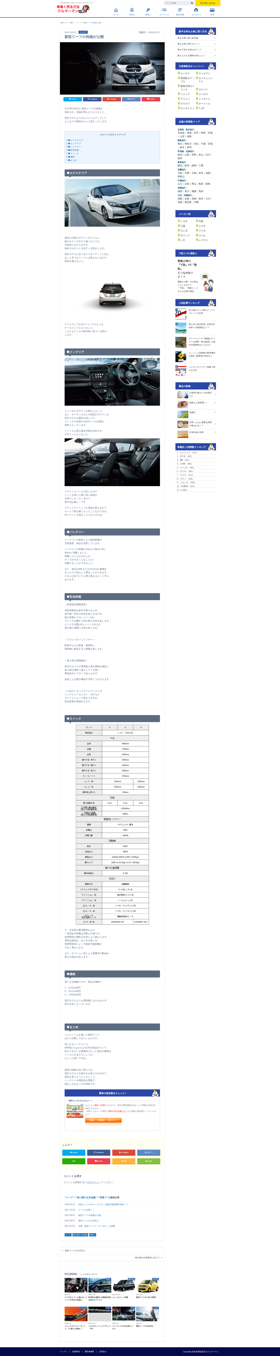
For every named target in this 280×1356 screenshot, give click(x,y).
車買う (148, 14)
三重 (201, 165)
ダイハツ (185, 235)
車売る (132, 14)
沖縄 (196, 202)
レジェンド (185, 452)
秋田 (203, 132)
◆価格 (70, 156)
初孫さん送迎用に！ (198, 402)
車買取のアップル (188, 80)
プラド (183, 479)
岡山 (194, 183)
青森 (189, 132)
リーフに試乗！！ (86, 1210)
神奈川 (188, 143)
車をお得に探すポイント (188, 43)
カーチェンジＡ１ (206, 80)
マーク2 (183, 467)
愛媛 (194, 191)
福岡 (180, 198)
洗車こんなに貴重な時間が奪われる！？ (200, 424)
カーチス (185, 73)
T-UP (201, 108)
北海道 (181, 132)
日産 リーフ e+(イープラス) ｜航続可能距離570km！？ (103, 1204)
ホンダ (184, 230)
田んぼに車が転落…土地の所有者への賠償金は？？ (202, 326)
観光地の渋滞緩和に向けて (147, 1257)
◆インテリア (73, 143)
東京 (180, 143)
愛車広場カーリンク (188, 88)
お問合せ (102, 1351)
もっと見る (182, 490)
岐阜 (187, 165)
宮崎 (180, 202)
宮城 (210, 132)
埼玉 (196, 143)
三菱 (183, 225)
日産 (201, 221)
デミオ (183, 471)
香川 (187, 191)
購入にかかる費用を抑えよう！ (191, 55)
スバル (202, 235)
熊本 (201, 198)
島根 (208, 183)
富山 (201, 154)
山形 (182, 136)
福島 (189, 136)
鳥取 (201, 183)
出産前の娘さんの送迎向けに (200, 394)
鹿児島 (188, 202)
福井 (180, 158)
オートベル (204, 103)
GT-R (182, 456)
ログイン (93, 1182)
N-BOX (184, 486)
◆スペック (72, 153)
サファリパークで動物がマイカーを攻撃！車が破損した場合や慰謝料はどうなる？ (202, 341)
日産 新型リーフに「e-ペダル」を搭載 (96, 1226)
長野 (194, 154)
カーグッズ (164, 14)
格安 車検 (180, 14)
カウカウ (185, 103)
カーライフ (196, 14)
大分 (208, 198)
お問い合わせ (209, 3)
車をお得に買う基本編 (187, 38)
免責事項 (76, 1351)
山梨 (187, 154)
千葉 (203, 143)
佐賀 (187, 198)
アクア (183, 475)
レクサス (203, 240)
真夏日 (192, 412)
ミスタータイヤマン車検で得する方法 (202, 368)
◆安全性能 (72, 150)
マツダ (202, 230)
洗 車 (212, 14)
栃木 (182, 147)
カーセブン (204, 73)
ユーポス (203, 94)
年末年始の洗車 (196, 432)
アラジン (185, 98)
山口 (180, 183)
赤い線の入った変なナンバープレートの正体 (202, 311)
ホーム (116, 14)
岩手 (196, 132)
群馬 (189, 147)
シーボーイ (204, 98)
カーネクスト (188, 108)
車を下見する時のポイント (189, 49)
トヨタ (184, 221)
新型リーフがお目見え (88, 1220)
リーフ (69, 1197)
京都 (194, 172)
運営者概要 (89, 1351)
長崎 (194, 198)
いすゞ (184, 240)
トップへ (63, 1351)
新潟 (180, 154)
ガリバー (203, 89)
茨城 (210, 143)
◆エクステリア (74, 140)
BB (181, 460)
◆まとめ (71, 160)
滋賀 (208, 172)
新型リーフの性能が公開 (89, 1215)
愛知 (180, 165)
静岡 (194, 165)
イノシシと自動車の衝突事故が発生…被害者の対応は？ (202, 354)
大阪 (180, 172)
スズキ (202, 225)
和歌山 (181, 176)
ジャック (185, 94)
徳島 (180, 191)
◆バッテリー (73, 146)
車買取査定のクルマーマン (207, 1351)
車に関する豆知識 (86, 1197)
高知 (201, 191)
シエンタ (184, 482)
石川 (208, 154)
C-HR (182, 463)
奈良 (201, 172)
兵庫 (187, 172)
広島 (187, 183)
